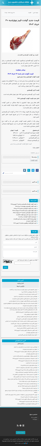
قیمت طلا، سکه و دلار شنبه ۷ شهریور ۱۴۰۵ (28, 401)
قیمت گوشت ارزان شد (31, 221)
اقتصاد (29, 13)
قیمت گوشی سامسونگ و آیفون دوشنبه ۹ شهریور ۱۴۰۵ (25, 330)
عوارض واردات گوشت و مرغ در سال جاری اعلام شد (24, 219)
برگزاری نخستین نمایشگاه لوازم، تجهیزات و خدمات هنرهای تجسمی (23, 301)
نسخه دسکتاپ (20, 433)
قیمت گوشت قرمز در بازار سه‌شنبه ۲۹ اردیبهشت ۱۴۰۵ (24, 210)
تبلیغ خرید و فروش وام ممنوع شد (30, 306)
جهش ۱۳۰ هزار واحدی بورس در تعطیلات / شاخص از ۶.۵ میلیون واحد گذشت (21, 395)
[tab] (20, 280)
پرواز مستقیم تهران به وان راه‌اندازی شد (29, 365)
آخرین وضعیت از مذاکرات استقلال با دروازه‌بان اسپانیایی (25, 326)
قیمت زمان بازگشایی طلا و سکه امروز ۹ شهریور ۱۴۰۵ (26, 370)
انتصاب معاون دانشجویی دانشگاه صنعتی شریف (27, 328)
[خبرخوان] (17, 425)
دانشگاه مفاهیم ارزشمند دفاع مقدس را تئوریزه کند (26, 319)
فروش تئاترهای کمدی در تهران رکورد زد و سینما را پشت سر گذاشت (23, 290)
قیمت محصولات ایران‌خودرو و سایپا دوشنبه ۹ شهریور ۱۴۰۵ (25, 358)
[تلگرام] (20, 425)
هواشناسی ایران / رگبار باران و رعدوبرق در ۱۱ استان (26, 367)
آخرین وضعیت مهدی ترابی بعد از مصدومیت (28, 294)
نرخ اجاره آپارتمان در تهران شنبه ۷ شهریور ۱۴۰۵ (27, 384)
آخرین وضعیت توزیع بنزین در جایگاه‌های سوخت (27, 404)
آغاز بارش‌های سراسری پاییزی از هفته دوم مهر (27, 386)
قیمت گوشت (34, 160)
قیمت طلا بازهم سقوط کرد (31, 333)
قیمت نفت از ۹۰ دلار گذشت (31, 363)
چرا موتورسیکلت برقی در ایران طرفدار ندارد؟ (28, 381)
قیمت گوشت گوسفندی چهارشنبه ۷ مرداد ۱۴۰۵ (25, 206)
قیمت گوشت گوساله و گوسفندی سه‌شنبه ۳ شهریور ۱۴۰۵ (23, 204)
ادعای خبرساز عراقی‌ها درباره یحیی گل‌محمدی (27, 335)
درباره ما (35, 419)
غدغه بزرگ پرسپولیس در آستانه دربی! (29, 292)
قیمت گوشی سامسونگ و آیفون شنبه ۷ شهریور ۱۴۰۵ (26, 399)
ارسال (5, 267)
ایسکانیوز (22, 61)
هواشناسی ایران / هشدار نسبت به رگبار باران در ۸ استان (25, 296)
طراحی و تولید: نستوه (19, 443)
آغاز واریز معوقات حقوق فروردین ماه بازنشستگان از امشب (25, 356)
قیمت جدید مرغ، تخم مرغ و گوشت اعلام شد (26, 215)
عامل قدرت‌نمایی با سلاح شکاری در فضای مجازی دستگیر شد (24, 299)
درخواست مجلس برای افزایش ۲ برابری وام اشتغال (26, 312)
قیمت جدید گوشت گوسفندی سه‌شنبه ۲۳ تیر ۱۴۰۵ (25, 208)
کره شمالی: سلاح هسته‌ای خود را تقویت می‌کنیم (27, 317)
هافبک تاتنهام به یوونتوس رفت (30, 314)
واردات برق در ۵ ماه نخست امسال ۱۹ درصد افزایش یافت (25, 377)
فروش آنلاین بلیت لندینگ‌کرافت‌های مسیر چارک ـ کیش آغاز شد (24, 323)
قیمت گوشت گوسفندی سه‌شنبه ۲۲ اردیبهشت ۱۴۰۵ (24, 213)
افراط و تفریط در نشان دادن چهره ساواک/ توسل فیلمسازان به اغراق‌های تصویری (20, 303)
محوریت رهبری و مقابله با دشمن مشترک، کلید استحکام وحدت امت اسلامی (21, 321)
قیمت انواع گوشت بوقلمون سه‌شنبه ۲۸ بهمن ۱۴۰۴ (24, 223)
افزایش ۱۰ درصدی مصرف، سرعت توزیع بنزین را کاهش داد (25, 374)
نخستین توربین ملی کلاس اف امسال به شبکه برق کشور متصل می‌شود (22, 379)
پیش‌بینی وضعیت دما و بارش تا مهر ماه (29, 397)
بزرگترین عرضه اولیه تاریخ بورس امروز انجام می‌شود (26, 372)
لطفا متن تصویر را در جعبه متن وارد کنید (27, 260)
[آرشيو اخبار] (23, 425)
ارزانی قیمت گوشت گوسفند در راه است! (27, 217)
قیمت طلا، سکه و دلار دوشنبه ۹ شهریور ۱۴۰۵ (27, 361)
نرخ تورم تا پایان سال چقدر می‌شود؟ (29, 388)
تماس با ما (34, 417)
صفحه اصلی (35, 13)
